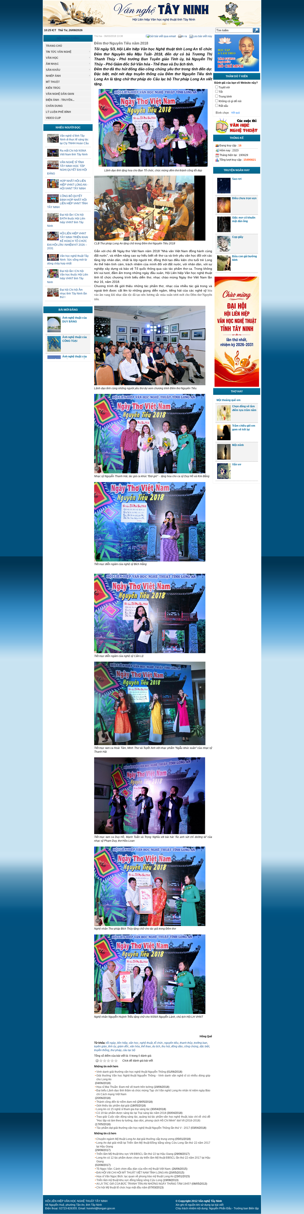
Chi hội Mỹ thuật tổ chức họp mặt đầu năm (121, 1187)
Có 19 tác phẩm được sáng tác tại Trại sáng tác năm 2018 (131, 1113)
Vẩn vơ (236, 464)
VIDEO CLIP (53, 118)
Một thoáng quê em (229, 400)
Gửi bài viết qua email (162, 36)
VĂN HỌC (52, 57)
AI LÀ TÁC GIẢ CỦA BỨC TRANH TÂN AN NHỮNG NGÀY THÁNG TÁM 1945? (143, 1183)
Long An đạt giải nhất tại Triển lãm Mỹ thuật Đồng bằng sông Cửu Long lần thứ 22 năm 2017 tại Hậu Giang (153, 1144)
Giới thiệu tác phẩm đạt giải (113, 1105)
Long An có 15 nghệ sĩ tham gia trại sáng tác (123, 1109)
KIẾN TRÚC (53, 87)
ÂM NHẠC (52, 63)
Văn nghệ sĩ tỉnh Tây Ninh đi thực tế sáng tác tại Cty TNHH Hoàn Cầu (74, 139)
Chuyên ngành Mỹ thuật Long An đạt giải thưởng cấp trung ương (135, 1139)
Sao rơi (236, 178)
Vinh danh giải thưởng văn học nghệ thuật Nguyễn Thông (131, 1071)
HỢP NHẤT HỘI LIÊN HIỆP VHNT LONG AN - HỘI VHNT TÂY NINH (74, 184)
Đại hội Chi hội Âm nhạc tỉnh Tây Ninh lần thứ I (73, 293)
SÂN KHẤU (53, 69)
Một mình (238, 445)
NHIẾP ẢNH (53, 75)
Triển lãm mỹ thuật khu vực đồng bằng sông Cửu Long (129, 1180)
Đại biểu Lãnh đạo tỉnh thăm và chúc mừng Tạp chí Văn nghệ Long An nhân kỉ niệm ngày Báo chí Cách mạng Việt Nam (153, 1092)
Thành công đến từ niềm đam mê (116, 1101)
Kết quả (235, 112)
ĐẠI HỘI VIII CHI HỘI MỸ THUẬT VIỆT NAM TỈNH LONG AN (132, 1172)
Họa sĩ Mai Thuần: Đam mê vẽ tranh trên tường (124, 1086)
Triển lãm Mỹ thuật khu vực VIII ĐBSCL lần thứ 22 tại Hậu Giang (134, 1153)
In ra (184, 36)
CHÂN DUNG (54, 105)
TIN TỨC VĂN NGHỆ (58, 51)
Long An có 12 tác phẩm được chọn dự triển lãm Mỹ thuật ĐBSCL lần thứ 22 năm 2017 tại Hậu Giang (153, 1159)
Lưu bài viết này (202, 36)
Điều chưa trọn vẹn (244, 198)
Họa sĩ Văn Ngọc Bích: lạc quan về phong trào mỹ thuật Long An (135, 1176)
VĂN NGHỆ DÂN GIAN (60, 93)
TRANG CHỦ (54, 45)
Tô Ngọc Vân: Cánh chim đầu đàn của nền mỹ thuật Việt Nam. (133, 1168)
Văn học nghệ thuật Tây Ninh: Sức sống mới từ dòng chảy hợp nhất (68, 259)
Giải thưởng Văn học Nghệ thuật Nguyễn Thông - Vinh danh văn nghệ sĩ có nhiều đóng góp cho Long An (153, 1077)
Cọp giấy (237, 237)
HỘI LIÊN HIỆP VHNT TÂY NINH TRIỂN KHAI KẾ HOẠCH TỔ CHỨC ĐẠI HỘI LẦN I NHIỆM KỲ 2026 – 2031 (67, 241)
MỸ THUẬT (53, 81)
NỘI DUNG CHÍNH (68, 38)
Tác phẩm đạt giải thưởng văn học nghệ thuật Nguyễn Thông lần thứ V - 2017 (143, 1127)
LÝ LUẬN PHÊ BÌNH (58, 111)
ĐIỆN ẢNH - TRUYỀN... (60, 99)
